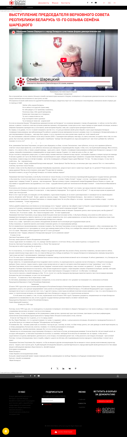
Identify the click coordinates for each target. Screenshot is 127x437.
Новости (20, 7)
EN (115, 3)
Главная (10, 7)
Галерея (30, 7)
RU (109, 3)
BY (104, 3)
